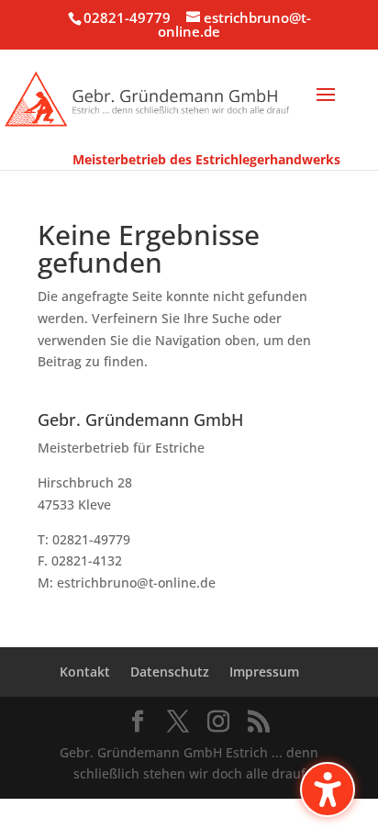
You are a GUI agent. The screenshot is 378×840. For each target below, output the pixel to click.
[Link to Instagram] (218, 722)
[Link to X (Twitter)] (178, 722)
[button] (325, 106)
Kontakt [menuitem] (85, 671)
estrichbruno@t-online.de (136, 582)
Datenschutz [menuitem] (169, 671)
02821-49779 (127, 17)
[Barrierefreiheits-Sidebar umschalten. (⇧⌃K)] (327, 789)
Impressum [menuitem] (264, 671)
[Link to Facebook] (138, 722)
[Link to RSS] (259, 722)
